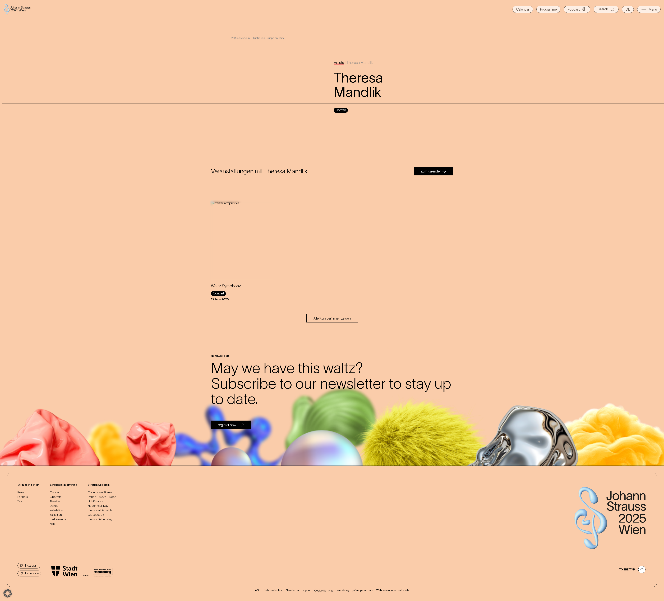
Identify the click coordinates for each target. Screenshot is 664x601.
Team (20, 501)
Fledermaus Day (98, 505)
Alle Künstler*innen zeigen (332, 318)
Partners (22, 496)
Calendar (522, 9)
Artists (339, 63)
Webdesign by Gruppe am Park (355, 590)
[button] (7, 593)
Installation (56, 510)
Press (21, 492)
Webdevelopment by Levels (392, 590)
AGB (257, 590)
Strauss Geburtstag (100, 519)
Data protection (273, 590)
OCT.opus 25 (96, 514)
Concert (55, 492)
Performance (58, 519)
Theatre (55, 501)
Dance (54, 505)
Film (52, 523)
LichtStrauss (95, 501)
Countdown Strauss (100, 492)
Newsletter (292, 590)
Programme (548, 9)
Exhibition (56, 514)
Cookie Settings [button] (323, 590)
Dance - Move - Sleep (102, 496)
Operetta (56, 496)
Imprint (307, 590)
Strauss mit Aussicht (100, 510)
